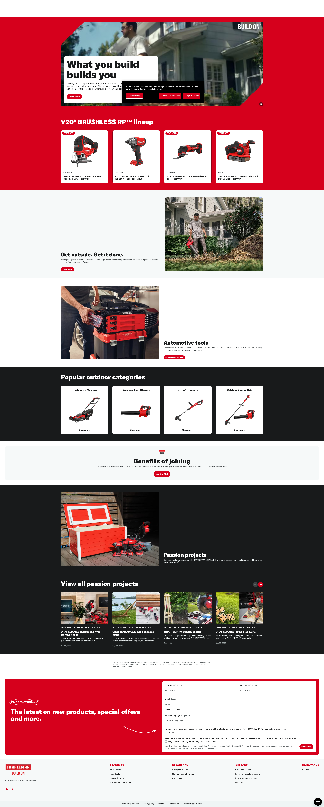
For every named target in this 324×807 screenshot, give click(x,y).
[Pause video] (261, 104)
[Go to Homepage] (18, 769)
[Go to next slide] (260, 584)
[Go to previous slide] (255, 584)
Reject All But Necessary (170, 96)
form (244, 746)
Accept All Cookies (192, 96)
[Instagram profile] (12, 789)
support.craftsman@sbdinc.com (269, 746)
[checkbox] (166, 732)
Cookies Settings (134, 96)
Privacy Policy (202, 746)
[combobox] (239, 721)
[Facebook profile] (7, 789)
